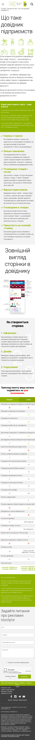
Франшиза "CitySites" (7, 691)
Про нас (10, 700)
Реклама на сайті (6, 687)
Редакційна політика (13, 736)
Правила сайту (20, 735)
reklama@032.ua (5, 708)
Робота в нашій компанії (7, 689)
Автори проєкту (23, 700)
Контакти (15, 700)
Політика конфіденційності (8, 735)
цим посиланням (19, 392)
